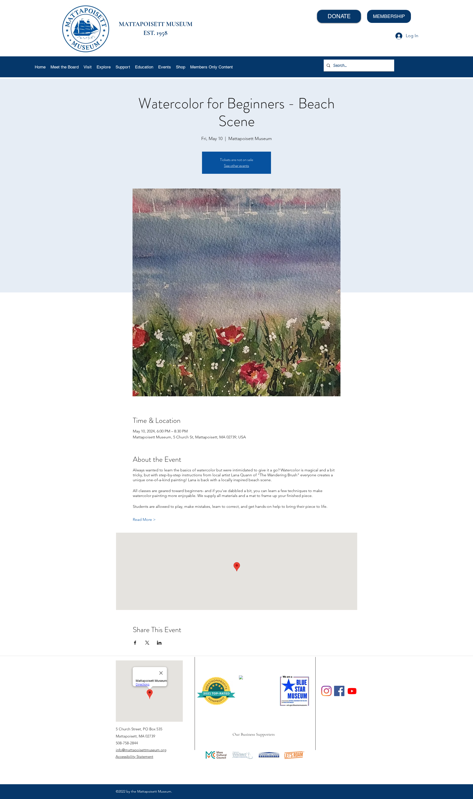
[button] (87, 67)
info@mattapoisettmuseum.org (141, 750)
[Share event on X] (147, 643)
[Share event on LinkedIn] (159, 643)
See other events (236, 165)
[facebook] (339, 691)
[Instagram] (326, 691)
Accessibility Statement (134, 756)
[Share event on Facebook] (135, 643)
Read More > (144, 519)
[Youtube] (352, 691)
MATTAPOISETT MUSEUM (155, 24)
